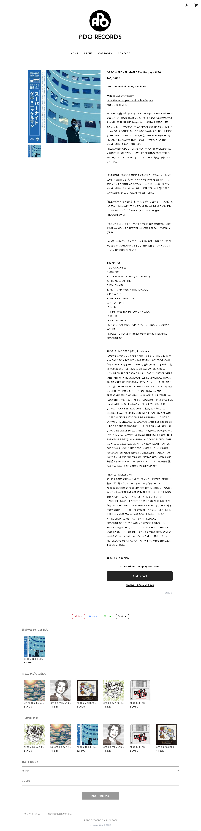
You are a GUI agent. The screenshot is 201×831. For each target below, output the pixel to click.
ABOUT (88, 53)
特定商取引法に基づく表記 (60, 814)
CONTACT (124, 53)
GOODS (26, 780)
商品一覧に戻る (100, 795)
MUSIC (26, 771)
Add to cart (140, 576)
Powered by (97, 825)
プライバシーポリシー (33, 814)
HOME (74, 53)
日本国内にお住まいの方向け (140, 585)
